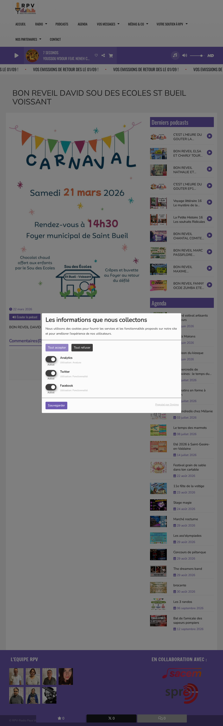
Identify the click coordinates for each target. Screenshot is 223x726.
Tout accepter (57, 347)
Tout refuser (82, 347)
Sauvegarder (56, 405)
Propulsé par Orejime (167, 404)
